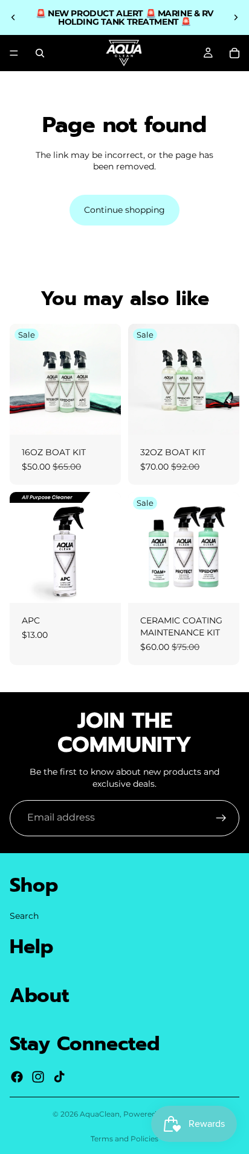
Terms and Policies (124, 1138)
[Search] (40, 53)
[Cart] (234, 53)
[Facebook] (17, 1076)
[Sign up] (221, 818)
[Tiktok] (59, 1076)
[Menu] (14, 53)
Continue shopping (124, 209)
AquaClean (100, 1113)
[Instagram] (38, 1076)
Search (24, 915)
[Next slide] (235, 17)
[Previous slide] (13, 17)
